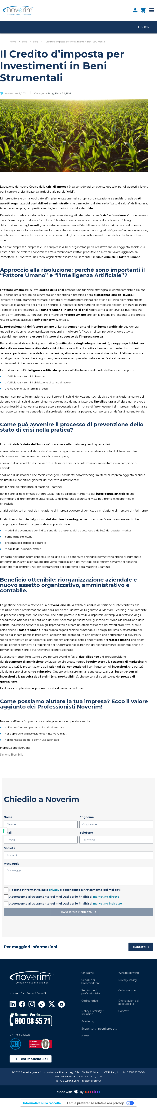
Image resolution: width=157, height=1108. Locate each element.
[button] (31, 1058)
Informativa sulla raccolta (42, 1103)
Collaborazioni (127, 990)
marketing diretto (106, 896)
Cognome (86, 817)
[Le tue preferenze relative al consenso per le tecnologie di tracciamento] (3, 831)
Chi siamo (87, 972)
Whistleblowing (128, 972)
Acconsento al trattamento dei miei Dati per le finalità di (64, 896)
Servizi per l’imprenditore (90, 982)
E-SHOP (143, 27)
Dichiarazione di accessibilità (128, 1002)
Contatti (123, 1011)
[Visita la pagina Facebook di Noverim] (22, 1004)
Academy (87, 1021)
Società (9, 848)
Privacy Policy (127, 980)
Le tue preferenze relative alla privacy (95, 1103)
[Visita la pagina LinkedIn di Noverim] (13, 1003)
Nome (8, 817)
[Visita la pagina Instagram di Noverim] (32, 1004)
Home (13, 41)
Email (7, 832)
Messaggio (12, 863)
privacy (54, 890)
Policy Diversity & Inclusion (93, 1013)
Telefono (86, 832)
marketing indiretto (107, 903)
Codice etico (89, 1000)
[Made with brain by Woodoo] (78, 1091)
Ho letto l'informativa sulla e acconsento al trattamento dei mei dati (64, 890)
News (85, 1035)
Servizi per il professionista (90, 992)
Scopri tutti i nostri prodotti (99, 1028)
